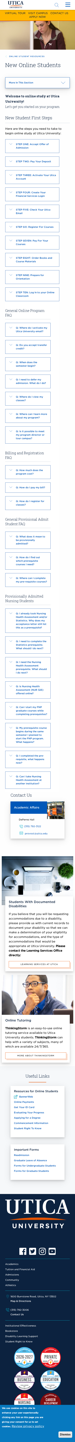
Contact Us (59, 13)
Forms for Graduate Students (31, 1171)
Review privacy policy (28, 1426)
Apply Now (37, 16)
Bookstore (11, 1331)
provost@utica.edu (36, 833)
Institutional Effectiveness (20, 1325)
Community (12, 1280)
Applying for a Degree (27, 1118)
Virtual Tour (15, 13)
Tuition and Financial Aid (20, 1269)
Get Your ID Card (24, 1107)
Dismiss (65, 1434)
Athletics (10, 1285)
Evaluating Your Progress (29, 1112)
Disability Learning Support (21, 1336)
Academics (11, 1264)
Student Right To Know (28, 1128)
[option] (22, 1251)
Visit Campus (38, 13)
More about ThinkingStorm (35, 1055)
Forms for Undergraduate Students (35, 1165)
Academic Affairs (26, 807)
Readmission (21, 1155)
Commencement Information (31, 1123)
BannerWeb (26, 1096)
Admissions (12, 1274)
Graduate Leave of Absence (30, 1160)
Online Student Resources (27, 56)
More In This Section (27, 84)
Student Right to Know (19, 1341)
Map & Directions (20, 1301)
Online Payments (24, 1102)
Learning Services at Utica (39, 964)
